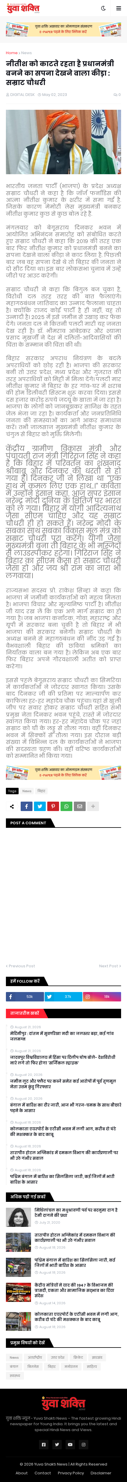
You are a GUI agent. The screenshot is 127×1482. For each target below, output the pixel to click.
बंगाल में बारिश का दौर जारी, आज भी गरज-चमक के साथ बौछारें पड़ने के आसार (65, 1108)
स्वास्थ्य (15, 1375)
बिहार (41, 791)
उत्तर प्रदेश (57, 1357)
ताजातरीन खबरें (24, 1013)
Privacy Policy (71, 1473)
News (26, 53)
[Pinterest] (53, 806)
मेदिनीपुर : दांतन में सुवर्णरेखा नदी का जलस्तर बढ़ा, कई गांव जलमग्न (62, 1036)
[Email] (80, 806)
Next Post (108, 966)
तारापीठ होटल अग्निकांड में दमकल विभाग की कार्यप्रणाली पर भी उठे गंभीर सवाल (64, 1155)
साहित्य (92, 1366)
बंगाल (14, 1366)
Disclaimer (101, 1473)
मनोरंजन (71, 1366)
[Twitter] (40, 806)
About (22, 1473)
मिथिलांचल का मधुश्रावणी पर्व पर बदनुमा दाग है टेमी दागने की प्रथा (76, 1213)
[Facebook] (26, 806)
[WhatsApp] (66, 806)
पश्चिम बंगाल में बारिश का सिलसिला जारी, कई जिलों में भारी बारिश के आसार (62, 1179)
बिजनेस (33, 1366)
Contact (43, 1473)
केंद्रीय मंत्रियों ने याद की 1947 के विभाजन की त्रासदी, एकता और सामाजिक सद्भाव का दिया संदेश (74, 1291)
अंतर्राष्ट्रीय (35, 1357)
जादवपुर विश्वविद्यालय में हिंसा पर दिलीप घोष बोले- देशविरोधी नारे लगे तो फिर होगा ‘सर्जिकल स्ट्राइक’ (62, 1060)
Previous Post (22, 966)
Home (12, 53)
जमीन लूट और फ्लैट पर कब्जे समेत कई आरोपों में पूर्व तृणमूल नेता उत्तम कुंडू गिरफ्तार (63, 1084)
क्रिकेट (78, 1357)
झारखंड (97, 1357)
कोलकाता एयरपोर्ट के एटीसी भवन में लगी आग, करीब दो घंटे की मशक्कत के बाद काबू (63, 1132)
